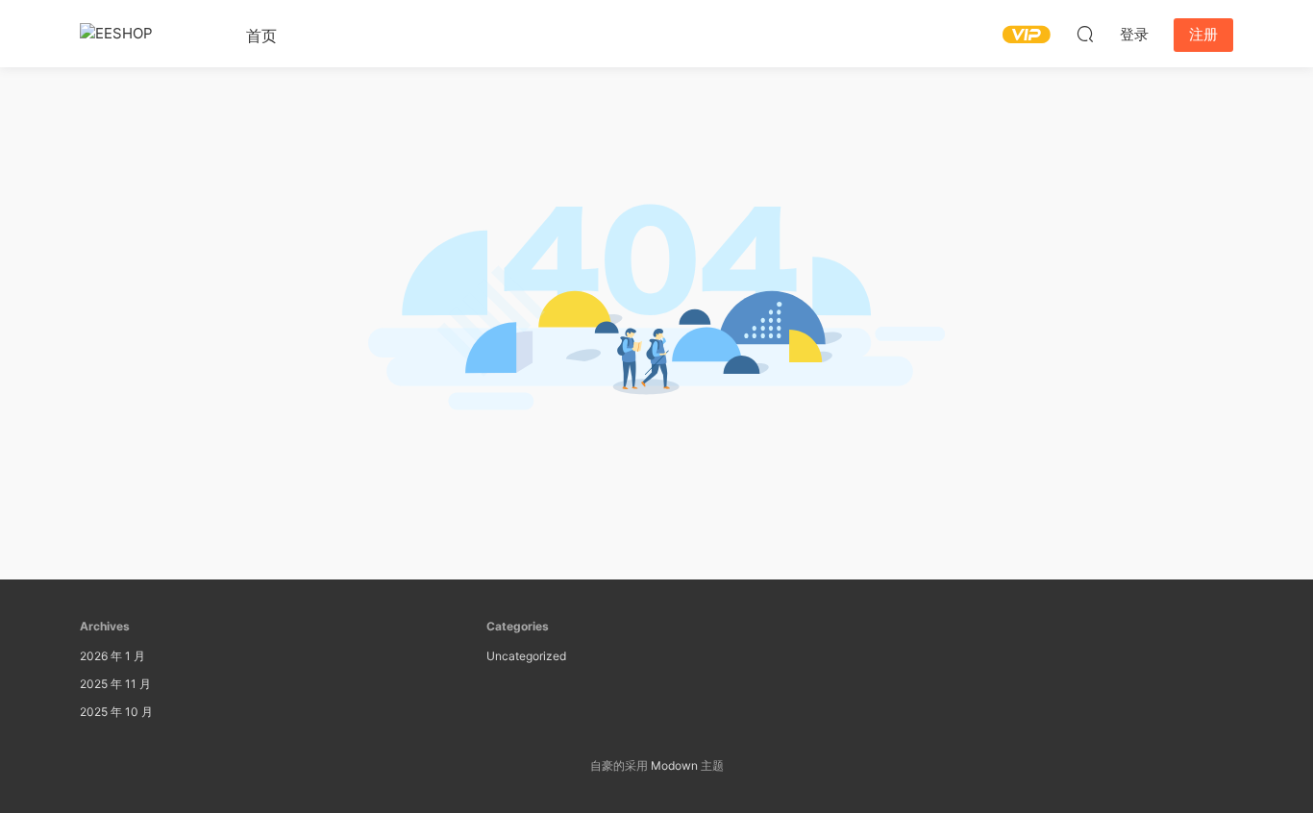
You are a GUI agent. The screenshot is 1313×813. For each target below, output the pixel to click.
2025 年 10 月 (116, 711)
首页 (261, 35)
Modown (674, 765)
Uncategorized (526, 656)
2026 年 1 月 (112, 656)
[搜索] (1085, 33)
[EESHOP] (142, 33)
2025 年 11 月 (115, 684)
